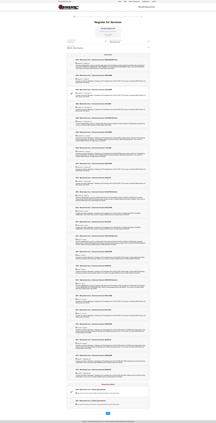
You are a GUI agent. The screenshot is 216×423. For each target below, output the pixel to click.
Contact (154, 1)
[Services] (74, 17)
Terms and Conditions (108, 34)
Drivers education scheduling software (114, 421)
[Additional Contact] (108, 17)
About (119, 1)
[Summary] (141, 17)
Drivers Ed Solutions (129, 421)
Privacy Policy (108, 35)
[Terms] (124, 17)
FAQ (125, 1)
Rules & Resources (134, 1)
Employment (145, 1)
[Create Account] (91, 17)
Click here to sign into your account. (108, 31)
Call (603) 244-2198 (65, 1)
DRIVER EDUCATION (146, 7)
